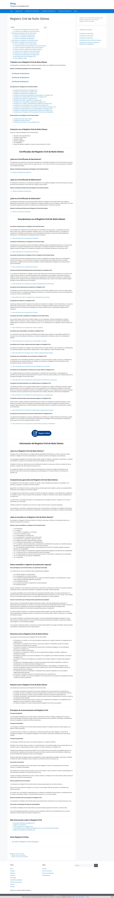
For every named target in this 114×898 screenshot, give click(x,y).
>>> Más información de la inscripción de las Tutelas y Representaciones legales (31, 353)
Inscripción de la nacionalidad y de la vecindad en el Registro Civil (31, 105)
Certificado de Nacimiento (32, 11)
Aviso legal (13, 877)
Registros (12, 873)
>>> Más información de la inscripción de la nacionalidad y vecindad (28, 341)
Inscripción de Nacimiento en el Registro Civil (25, 90)
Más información (80, 897)
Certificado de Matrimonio (48, 11)
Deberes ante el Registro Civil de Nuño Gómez (27, 53)
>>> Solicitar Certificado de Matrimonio (20, 191)
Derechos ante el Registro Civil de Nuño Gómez (27, 51)
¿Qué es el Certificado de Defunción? (24, 38)
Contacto (12, 875)
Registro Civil (19, 11)
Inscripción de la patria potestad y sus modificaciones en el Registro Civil (33, 108)
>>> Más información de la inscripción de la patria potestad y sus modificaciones (31, 395)
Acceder (44, 868)
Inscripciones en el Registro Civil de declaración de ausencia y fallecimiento (33, 112)
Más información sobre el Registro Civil (25, 56)
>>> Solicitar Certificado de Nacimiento (20, 172)
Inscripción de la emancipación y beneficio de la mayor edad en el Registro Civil (35, 107)
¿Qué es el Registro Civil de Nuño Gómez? (26, 44)
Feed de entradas (47, 871)
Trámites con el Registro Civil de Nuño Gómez (27, 29)
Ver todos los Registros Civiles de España (25, 841)
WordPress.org (46, 875)
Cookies (12, 884)
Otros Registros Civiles (21, 58)
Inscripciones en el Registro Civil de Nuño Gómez (25, 40)
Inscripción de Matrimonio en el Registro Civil (25, 91)
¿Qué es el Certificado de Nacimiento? (24, 35)
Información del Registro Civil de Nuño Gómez (24, 42)
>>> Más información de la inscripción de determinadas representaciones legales (31, 410)
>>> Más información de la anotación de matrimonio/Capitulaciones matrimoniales (32, 283)
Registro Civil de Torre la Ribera (18, 855)
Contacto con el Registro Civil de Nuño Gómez (27, 31)
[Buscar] (96, 865)
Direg (13, 3)
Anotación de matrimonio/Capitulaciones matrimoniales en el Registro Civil (33, 95)
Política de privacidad (16, 882)
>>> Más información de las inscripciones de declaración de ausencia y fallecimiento (32, 423)
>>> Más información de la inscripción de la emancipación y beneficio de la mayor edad (33, 379)
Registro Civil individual (20, 824)
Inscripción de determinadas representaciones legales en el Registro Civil (33, 110)
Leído (87, 897)
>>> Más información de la (17, 251)
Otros (75, 11)
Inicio (11, 11)
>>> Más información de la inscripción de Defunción (24, 267)
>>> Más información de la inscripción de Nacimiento (24, 238)
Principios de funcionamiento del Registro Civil (27, 54)
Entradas (12, 871)
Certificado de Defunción (64, 11)
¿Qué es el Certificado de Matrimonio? (25, 36)
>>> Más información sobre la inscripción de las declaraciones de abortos (29, 297)
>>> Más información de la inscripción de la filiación (24, 312)
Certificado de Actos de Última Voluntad (90, 40)
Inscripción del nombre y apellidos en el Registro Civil (28, 100)
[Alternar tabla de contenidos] (44, 27)
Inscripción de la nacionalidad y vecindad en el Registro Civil (29, 102)
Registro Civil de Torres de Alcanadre (20, 856)
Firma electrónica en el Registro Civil (23, 826)
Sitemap (12, 886)
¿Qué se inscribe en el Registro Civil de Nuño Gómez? (29, 47)
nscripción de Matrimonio (31, 251)
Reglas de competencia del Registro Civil (24, 830)
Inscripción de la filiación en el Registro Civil (25, 98)
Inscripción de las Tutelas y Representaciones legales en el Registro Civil (33, 103)
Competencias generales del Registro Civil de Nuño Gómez (30, 45)
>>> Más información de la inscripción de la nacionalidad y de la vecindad (30, 366)
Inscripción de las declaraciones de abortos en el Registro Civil (30, 96)
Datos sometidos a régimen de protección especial (28, 49)
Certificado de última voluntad (22, 120)
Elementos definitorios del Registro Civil (24, 823)
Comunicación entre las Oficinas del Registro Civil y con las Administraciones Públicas (36, 828)
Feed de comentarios (48, 873)
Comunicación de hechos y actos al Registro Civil (26, 122)
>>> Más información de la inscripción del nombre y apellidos (26, 327)
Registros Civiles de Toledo (18, 853)
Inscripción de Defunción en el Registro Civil (25, 93)
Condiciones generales (16, 880)
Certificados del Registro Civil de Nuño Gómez (24, 33)
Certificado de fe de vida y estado (23, 118)
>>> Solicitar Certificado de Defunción (20, 211)
